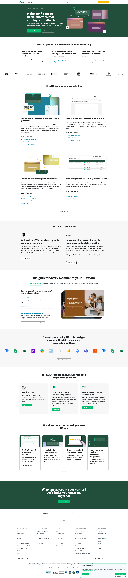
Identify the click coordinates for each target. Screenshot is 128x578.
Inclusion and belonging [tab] (92, 283)
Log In (95, 2)
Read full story (26, 258)
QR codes (77, 140)
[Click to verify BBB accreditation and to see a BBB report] (48, 573)
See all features (64, 211)
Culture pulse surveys (26, 306)
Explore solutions (48, 30)
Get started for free (33, 30)
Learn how (93, 467)
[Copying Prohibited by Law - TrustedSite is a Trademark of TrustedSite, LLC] (61, 573)
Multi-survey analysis (28, 201)
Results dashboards (73, 196)
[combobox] (23, 558)
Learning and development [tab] (49, 283)
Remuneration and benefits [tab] (78, 283)
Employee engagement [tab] (35, 283)
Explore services (87, 407)
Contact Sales (90, 2)
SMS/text (70, 140)
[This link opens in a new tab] (95, 558)
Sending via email (72, 137)
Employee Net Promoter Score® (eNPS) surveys (32, 313)
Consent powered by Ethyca (120, 576)
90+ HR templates (92, 59)
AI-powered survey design (29, 142)
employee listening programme (35, 125)
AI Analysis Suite (27, 203)
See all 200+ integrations (64, 359)
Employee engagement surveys (28, 297)
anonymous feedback (57, 61)
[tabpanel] (64, 307)
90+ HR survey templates (29, 139)
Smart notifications (73, 199)
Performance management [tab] (63, 283)
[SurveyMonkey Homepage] (26, 2)
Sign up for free (103, 2)
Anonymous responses (74, 135)
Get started (56, 409)
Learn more (48, 465)
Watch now (71, 463)
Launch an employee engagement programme (33, 322)
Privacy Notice (85, 570)
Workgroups (71, 194)
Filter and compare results (30, 196)
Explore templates (27, 465)
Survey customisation (28, 144)
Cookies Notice (91, 570)
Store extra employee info (29, 198)
